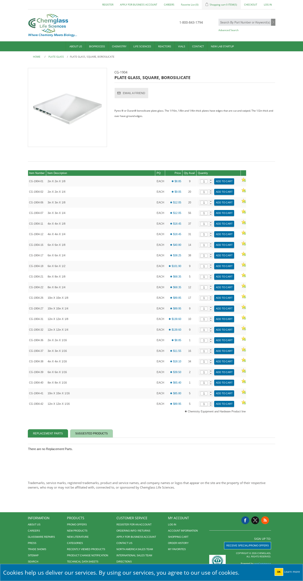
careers (169, 4)
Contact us (124, 543)
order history (178, 543)
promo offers (77, 524)
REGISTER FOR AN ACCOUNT (134, 524)
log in (172, 524)
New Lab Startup (222, 46)
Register (107, 4)
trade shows (37, 549)
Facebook (245, 520)
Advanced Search (228, 30)
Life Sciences (142, 46)
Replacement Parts (48, 433)
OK (279, 571)
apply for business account (138, 4)
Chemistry (119, 46)
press (32, 543)
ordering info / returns (133, 530)
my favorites (177, 549)
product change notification (87, 555)
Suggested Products (91, 433)
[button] (211, 180)
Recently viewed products (86, 549)
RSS (265, 520)
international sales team (134, 555)
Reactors (164, 46)
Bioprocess (97, 46)
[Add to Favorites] (243, 181)
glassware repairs (41, 537)
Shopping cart (178, 537)
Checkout (250, 4)
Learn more (292, 572)
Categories (75, 543)
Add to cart (224, 181)
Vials (181, 46)
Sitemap (33, 555)
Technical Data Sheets (82, 561)
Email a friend (134, 93)
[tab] (48, 433)
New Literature (78, 537)
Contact (198, 46)
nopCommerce (262, 563)
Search (273, 22)
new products (77, 530)
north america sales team (134, 549)
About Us (75, 46)
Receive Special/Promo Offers (247, 545)
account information (183, 530)
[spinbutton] (204, 181)
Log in (268, 4)
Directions (124, 561)
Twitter (255, 520)
